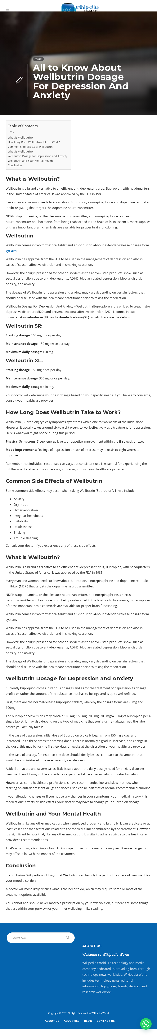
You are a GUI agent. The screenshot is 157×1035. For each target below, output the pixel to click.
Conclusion (15, 165)
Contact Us (105, 1020)
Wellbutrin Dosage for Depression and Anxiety (37, 156)
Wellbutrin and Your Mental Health (30, 160)
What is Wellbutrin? (20, 137)
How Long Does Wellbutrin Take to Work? (34, 142)
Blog (88, 1020)
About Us (52, 1020)
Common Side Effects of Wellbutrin (30, 146)
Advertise (71, 1020)
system (11, 251)
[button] (146, 1024)
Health (38, 59)
